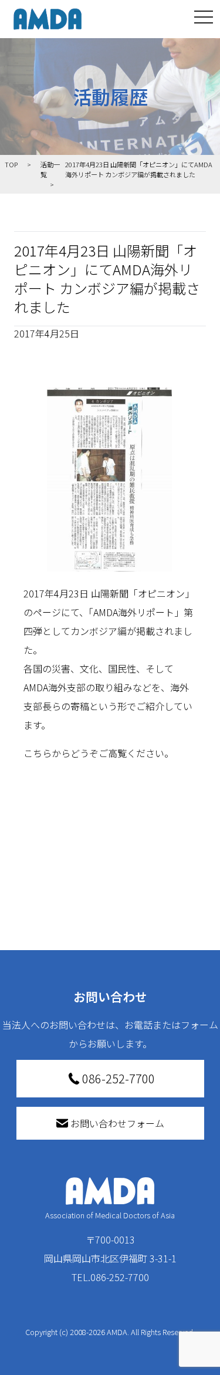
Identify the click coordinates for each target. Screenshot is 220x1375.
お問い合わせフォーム (117, 1123)
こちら (37, 753)
